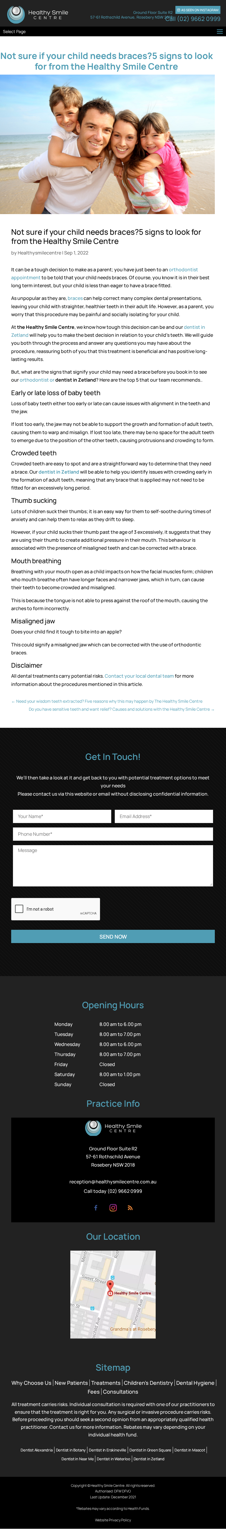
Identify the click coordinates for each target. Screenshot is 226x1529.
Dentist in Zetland (149, 1458)
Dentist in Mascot (190, 1450)
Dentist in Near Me (78, 1458)
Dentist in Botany (71, 1450)
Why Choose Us (31, 1382)
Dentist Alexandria (36, 1450)
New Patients (71, 1382)
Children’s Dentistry (148, 1382)
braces (75, 298)
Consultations (120, 1391)
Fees (94, 1391)
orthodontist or (37, 380)
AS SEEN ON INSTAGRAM (197, 10)
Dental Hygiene (195, 1382)
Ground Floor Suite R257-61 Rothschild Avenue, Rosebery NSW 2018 (131, 15)
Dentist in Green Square (150, 1450)
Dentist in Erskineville (107, 1450)
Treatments (106, 1382)
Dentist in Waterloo (113, 1458)
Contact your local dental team (139, 676)
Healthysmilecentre (39, 252)
